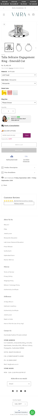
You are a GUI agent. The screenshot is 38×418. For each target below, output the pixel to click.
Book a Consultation (11, 126)
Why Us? (6, 225)
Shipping (11, 68)
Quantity (3, 107)
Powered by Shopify (23, 414)
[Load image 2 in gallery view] (19, 47)
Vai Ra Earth (7, 251)
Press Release (8, 246)
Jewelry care (8, 233)
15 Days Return (8, 302)
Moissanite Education (10, 238)
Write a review (19, 203)
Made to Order (8, 319)
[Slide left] (2, 48)
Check (27, 135)
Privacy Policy (8, 276)
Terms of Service (9, 272)
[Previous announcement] (3, 8)
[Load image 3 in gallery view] (28, 47)
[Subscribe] (29, 384)
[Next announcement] (34, 8)
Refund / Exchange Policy (12, 285)
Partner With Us (9, 260)
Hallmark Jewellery (10, 306)
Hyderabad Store (9, 255)
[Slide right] (36, 48)
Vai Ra (15, 414)
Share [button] (5, 185)
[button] (4, 15)
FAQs (5, 229)
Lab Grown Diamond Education (14, 242)
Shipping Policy (9, 281)
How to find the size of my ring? (14, 323)
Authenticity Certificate (11, 289)
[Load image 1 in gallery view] (9, 47)
